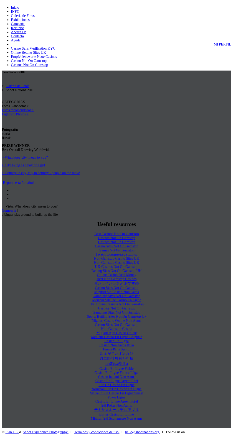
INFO (15, 11)
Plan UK (12, 432)
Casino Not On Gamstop (29, 61)
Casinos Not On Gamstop (29, 65)
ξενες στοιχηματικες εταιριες (116, 254)
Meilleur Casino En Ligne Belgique (116, 337)
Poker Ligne (116, 397)
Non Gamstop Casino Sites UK (116, 258)
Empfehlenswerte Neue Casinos (34, 56)
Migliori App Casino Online (116, 333)
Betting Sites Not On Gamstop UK (116, 271)
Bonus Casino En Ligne (116, 414)
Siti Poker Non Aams (116, 405)
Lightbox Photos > (15, 114)
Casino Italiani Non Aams (116, 377)
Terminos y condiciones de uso (96, 432)
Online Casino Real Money (116, 275)
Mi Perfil (222, 44)
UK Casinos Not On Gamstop (116, 267)
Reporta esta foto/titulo (19, 183)
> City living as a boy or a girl (23, 165)
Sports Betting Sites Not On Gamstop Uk (116, 316)
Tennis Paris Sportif (116, 349)
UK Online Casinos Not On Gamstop (116, 304)
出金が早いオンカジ (116, 353)
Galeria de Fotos (23, 16)
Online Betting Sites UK (28, 52)
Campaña (18, 24)
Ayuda (15, 40)
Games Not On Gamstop (116, 250)
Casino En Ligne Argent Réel (116, 381)
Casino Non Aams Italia (116, 345)
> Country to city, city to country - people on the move (41, 173)
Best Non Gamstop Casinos (117, 279)
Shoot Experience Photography (45, 432)
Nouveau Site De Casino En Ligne (116, 389)
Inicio (15, 7)
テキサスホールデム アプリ (116, 410)
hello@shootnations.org (142, 432)
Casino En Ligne (116, 341)
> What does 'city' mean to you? (25, 157)
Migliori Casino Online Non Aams (116, 320)
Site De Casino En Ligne (116, 385)
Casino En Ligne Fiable (116, 368)
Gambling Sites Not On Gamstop (116, 296)
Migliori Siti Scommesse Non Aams (116, 418)
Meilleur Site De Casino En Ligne (116, 300)
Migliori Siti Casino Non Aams (116, 292)
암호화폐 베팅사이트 (116, 358)
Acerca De (18, 32)
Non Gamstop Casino (116, 329)
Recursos (17, 28)
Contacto (17, 36)
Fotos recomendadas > (18, 110)
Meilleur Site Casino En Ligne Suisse (116, 393)
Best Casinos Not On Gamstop (116, 234)
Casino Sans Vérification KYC (33, 48)
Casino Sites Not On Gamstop (116, 246)
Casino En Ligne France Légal (116, 373)
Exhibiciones (20, 20)
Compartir (9, 210)
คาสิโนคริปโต (116, 364)
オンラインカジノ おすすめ (116, 283)
